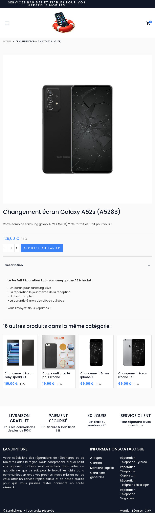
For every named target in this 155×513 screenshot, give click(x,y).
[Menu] (7, 23)
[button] (131, 510)
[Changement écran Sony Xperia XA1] (20, 352)
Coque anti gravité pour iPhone (56, 375)
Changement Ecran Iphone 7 (94, 375)
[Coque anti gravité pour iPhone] (58, 352)
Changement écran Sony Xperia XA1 (18, 375)
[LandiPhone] (77, 23)
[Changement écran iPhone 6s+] (134, 352)
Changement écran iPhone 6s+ (132, 375)
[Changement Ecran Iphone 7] (96, 352)
